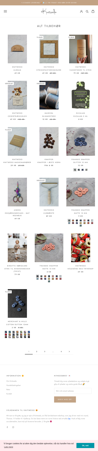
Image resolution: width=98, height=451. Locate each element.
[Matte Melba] (84, 220)
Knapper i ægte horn (49, 162)
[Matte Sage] (92, 220)
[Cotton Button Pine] (14, 337)
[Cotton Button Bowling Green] (21, 332)
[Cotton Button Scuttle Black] (21, 337)
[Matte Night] (77, 220)
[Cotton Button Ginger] (10, 334)
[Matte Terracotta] (92, 223)
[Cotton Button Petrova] (10, 337)
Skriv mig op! (65, 399)
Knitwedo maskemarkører (17, 162)
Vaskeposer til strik (81, 70)
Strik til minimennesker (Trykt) (17, 270)
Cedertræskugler (17, 116)
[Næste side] (69, 351)
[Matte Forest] (81, 220)
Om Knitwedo (11, 381)
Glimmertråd (49, 116)
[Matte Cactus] (81, 226)
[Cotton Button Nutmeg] (29, 334)
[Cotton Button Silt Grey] (25, 337)
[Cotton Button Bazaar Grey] (14, 332)
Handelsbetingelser (13, 385)
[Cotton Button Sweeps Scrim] (29, 337)
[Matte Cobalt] (77, 223)
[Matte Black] (37, 276)
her (69, 418)
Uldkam (17, 70)
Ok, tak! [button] (85, 445)
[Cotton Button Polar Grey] (17, 337)
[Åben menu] (5, 11)
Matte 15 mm (80, 213)
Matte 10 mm (49, 269)
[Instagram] (13, 427)
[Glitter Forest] (79, 170)
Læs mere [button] (8, 447)
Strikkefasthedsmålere (48, 70)
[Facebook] (7, 427)
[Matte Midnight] (88, 220)
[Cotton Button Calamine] (25, 332)
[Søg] (87, 11)
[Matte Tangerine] (88, 223)
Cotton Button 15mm (17, 324)
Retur (8, 389)
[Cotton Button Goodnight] (14, 334)
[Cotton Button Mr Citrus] (25, 334)
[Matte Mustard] (81, 223)
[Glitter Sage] (86, 170)
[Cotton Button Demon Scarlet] (6, 334)
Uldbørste (49, 213)
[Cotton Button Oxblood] (6, 337)
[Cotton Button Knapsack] (17, 334)
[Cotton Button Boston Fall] (17, 332)
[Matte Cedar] (69, 220)
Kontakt (9, 393)
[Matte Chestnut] (73, 220)
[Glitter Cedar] (75, 170)
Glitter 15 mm (80, 162)
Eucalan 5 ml (81, 116)
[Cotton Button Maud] (21, 334)
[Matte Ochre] (84, 223)
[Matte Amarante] (73, 223)
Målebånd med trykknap (81, 269)
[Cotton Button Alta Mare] (10, 332)
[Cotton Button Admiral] (6, 332)
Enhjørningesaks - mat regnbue (17, 214)
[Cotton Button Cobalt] (29, 332)
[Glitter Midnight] (83, 170)
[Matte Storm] (69, 223)
